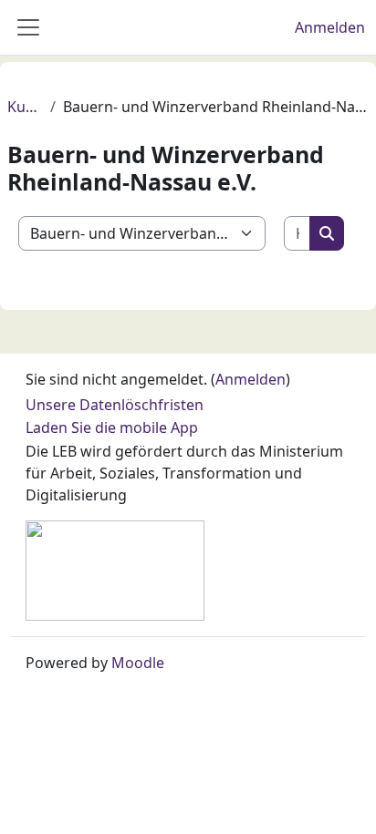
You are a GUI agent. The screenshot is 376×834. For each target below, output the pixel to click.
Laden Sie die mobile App (112, 427)
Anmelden (330, 27)
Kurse (25, 107)
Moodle (137, 663)
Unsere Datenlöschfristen (115, 405)
